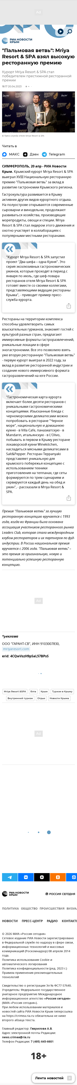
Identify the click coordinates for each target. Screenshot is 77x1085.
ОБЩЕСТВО (29, 908)
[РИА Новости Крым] (17, 41)
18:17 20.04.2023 (12, 86)
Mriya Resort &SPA (15, 691)
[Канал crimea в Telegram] (10, 877)
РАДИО (52, 921)
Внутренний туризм (20, 698)
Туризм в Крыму (62, 691)
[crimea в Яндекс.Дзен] (42, 877)
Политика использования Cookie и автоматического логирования (27, 962)
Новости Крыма (59, 698)
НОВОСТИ (10, 921)
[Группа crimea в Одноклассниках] (58, 877)
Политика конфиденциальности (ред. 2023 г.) (34, 968)
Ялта (33, 691)
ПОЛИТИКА (10, 908)
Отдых (41, 698)
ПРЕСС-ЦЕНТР (32, 921)
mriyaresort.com (16, 649)
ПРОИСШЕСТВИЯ (52, 908)
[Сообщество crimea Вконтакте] (26, 877)
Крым (44, 691)
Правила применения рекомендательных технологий (32, 975)
